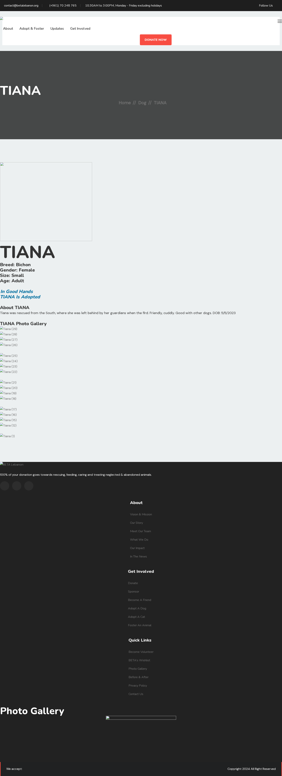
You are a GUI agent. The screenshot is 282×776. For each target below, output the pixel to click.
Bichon (23, 265)
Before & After (138, 677)
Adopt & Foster (31, 28)
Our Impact (137, 548)
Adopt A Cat (136, 617)
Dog (142, 103)
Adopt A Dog (137, 608)
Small (18, 275)
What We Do (139, 540)
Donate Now (156, 40)
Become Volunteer (141, 652)
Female (27, 270)
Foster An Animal (139, 625)
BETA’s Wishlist (139, 660)
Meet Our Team (140, 531)
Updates (57, 28)
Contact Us (136, 694)
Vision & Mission (141, 514)
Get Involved (80, 28)
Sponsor (133, 591)
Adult (18, 281)
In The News (138, 556)
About (8, 28)
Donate (133, 583)
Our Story (136, 523)
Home (125, 103)
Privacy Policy (138, 686)
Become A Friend (139, 600)
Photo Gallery (138, 669)
